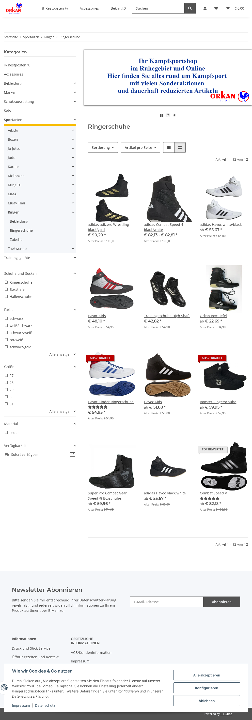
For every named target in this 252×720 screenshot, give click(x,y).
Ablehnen (207, 701)
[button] (122, 8)
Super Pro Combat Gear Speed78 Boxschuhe (107, 496)
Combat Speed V (213, 493)
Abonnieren (222, 601)
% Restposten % (17, 65)
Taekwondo (17, 248)
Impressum (21, 705)
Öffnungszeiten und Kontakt (35, 657)
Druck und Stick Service (31, 648)
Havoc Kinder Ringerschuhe (111, 401)
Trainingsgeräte (17, 257)
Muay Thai (16, 203)
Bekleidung (13, 83)
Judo (11, 157)
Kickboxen (16, 175)
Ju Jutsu (14, 148)
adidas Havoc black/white (165, 493)
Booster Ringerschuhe (218, 401)
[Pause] (162, 115)
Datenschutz (45, 705)
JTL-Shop (226, 714)
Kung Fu (14, 185)
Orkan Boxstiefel (213, 315)
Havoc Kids (97, 315)
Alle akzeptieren (206, 675)
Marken (10, 92)
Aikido (13, 130)
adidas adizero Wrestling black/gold (108, 227)
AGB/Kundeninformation (91, 652)
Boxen (13, 139)
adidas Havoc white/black (221, 224)
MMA (12, 194)
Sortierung (101, 147)
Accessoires (13, 74)
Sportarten (13, 119)
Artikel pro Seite (138, 147)
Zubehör (17, 239)
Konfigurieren (206, 688)
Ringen (13, 212)
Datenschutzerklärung (97, 600)
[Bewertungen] (98, 407)
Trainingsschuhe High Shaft (167, 315)
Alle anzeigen (60, 354)
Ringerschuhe (21, 230)
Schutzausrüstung (19, 101)
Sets (7, 110)
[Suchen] (190, 8)
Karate (13, 166)
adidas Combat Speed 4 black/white (163, 227)
